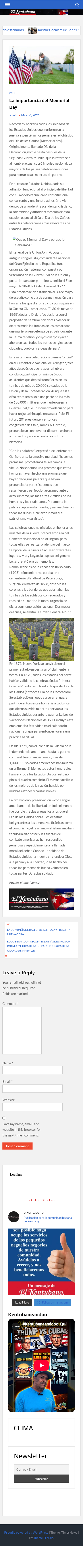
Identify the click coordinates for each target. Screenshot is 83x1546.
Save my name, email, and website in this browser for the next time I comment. (21, 1129)
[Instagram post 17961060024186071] (41, 1262)
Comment (10, 1004)
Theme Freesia (43, 1538)
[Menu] (6, 4)
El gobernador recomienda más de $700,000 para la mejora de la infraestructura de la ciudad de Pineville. (38, 946)
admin (13, 115)
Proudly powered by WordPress (26, 1532)
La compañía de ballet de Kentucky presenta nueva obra (38, 932)
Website (8, 1100)
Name (7, 1063)
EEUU (12, 93)
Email (7, 1081)
